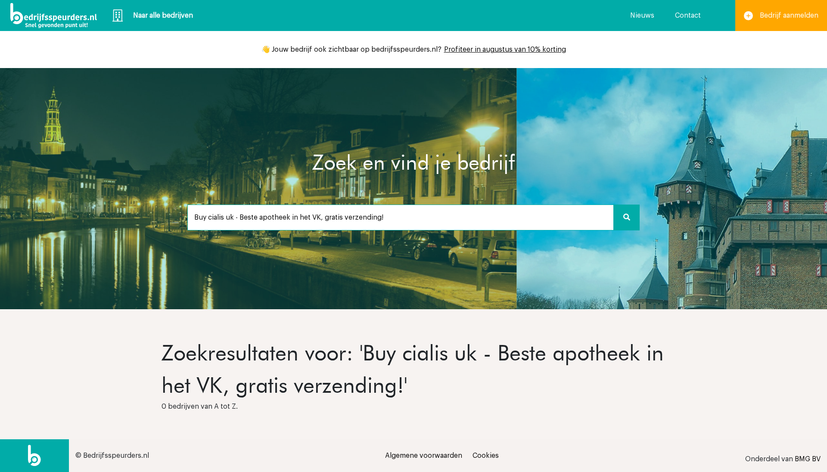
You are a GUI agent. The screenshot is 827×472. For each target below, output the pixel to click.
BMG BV (808, 459)
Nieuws (642, 15)
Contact (688, 15)
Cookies (486, 455)
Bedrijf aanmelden (789, 15)
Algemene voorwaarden (423, 455)
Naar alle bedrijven (163, 15)
